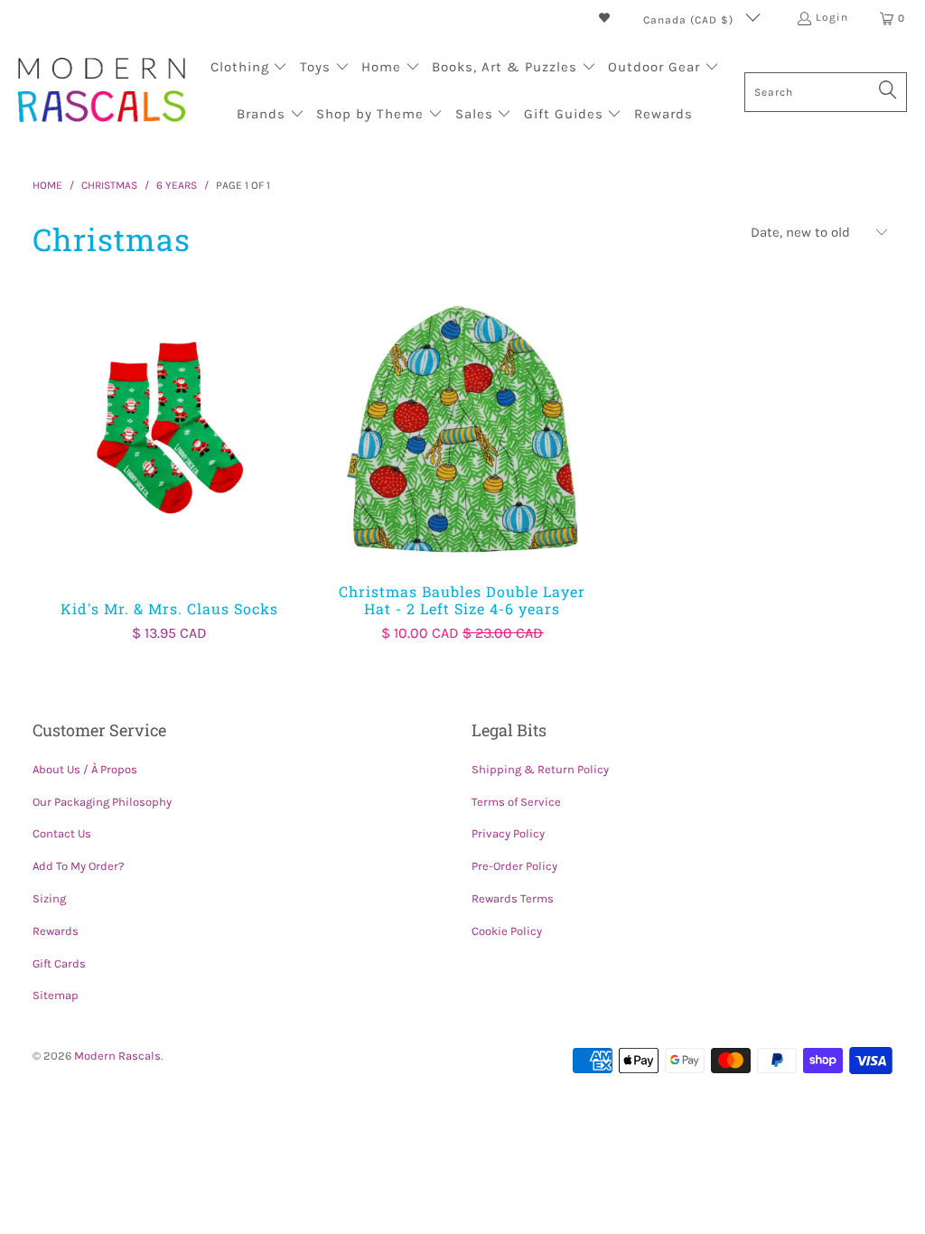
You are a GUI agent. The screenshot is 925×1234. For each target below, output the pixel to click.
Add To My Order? (78, 866)
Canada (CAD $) (690, 20)
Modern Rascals (117, 1055)
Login (832, 17)
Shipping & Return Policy (540, 769)
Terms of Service (516, 802)
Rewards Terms (513, 898)
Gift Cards (59, 963)
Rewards (56, 931)
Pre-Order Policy (514, 866)
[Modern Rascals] (101, 92)
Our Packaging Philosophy (102, 802)
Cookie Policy (507, 931)
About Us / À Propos (85, 769)
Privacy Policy (508, 833)
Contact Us (62, 833)
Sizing (49, 898)
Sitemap (56, 995)
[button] (249, 68)
